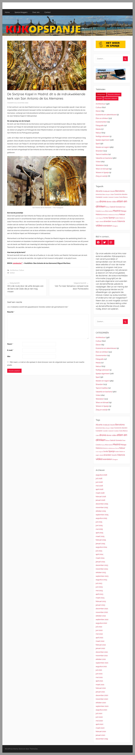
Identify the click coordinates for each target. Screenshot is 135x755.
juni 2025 (99, 525)
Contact (47, 12)
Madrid (116, 210)
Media (98, 129)
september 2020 (102, 706)
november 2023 (102, 569)
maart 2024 (100, 558)
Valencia (121, 221)
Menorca (105, 214)
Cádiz (97, 202)
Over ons (35, 12)
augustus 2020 (101, 710)
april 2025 (99, 533)
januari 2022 (100, 648)
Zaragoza (115, 226)
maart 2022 (100, 641)
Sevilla (105, 218)
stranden (107, 221)
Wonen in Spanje (102, 172)
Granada (119, 207)
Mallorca (99, 214)
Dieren (98, 111)
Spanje (112, 218)
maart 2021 (100, 685)
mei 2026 (99, 486)
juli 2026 (99, 478)
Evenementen (101, 122)
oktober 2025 (101, 511)
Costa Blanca (123, 197)
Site (8, 356)
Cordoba (116, 197)
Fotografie (100, 125)
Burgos (108, 194)
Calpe (112, 194)
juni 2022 (99, 630)
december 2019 (102, 739)
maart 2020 (100, 728)
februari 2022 (101, 645)
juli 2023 (99, 583)
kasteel (111, 211)
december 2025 (102, 504)
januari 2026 (100, 500)
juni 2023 (99, 587)
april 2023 (99, 594)
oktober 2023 (101, 572)
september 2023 (102, 576)
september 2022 (102, 619)
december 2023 (102, 565)
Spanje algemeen (102, 140)
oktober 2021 (101, 659)
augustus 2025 (101, 518)
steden (117, 218)
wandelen (107, 226)
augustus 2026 (101, 475)
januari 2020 (100, 735)
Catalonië (110, 197)
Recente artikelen (114, 94)
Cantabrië (99, 197)
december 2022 (102, 609)
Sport (98, 144)
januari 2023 (100, 605)
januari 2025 (100, 544)
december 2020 (102, 695)
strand (101, 221)
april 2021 (99, 681)
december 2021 (102, 652)
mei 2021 (99, 677)
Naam (10, 344)
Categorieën (101, 94)
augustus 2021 (101, 666)
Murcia (117, 214)
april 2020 (99, 724)
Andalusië (106, 191)
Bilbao (104, 194)
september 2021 (102, 663)
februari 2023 (101, 601)
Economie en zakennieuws (106, 115)
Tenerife (114, 221)
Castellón (105, 197)
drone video (112, 202)
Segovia (101, 218)
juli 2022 (99, 627)
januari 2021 (100, 692)
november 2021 (102, 656)
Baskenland (99, 194)
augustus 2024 (101, 547)
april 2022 (99, 638)
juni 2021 (99, 674)
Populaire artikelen (110, 98)
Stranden (99, 151)
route (97, 218)
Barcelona (120, 191)
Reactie (10, 312)
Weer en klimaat (102, 169)
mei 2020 (99, 721)
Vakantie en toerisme (104, 158)
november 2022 (102, 612)
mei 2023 (99, 591)
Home (7, 12)
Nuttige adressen (102, 136)
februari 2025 (101, 540)
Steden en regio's (102, 147)
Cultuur (21, 270)
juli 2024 (99, 551)
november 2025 (102, 507)
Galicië (112, 207)
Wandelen (100, 165)
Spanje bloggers (21, 12)
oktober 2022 (101, 616)
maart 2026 (100, 493)
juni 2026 (99, 482)
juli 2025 (99, 522)
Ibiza (106, 211)
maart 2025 (100, 536)
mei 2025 (99, 529)
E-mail (10, 350)
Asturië (112, 191)
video (99, 225)
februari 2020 (101, 731)
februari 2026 (101, 497)
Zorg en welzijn (102, 176)
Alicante (99, 191)
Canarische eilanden (120, 194)
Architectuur (14, 270)
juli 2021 (99, 670)
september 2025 (102, 515)
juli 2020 (99, 713)
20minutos (17, 263)
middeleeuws (111, 214)
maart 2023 (100, 598)
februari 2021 (101, 688)
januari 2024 (100, 562)
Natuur (98, 133)
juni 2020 (99, 717)
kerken (12, 273)
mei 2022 (99, 634)
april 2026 (99, 489)
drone (102, 201)
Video (98, 162)
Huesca (103, 211)
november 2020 (102, 699)
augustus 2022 (101, 623)
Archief (99, 98)
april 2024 (99, 554)
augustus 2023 (101, 580)
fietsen (108, 207)
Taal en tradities (102, 154)
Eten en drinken (102, 118)
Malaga (123, 211)
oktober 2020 (101, 703)
